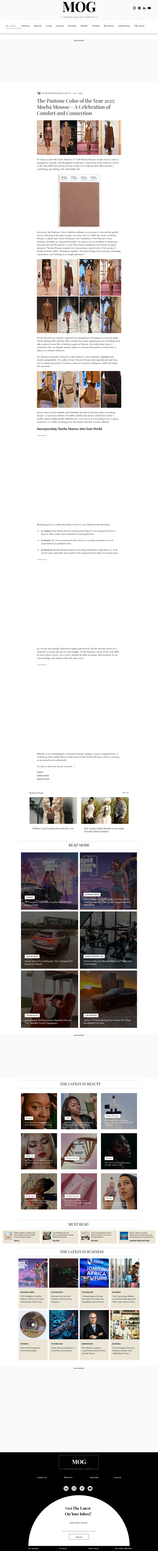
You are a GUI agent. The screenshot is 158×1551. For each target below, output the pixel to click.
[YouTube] (149, 8)
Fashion (40, 772)
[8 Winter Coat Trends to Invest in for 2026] (53, 810)
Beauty (29, 1118)
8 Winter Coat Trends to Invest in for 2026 (52, 828)
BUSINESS (116, 1292)
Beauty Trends (72, 1158)
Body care (30, 1196)
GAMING (29, 897)
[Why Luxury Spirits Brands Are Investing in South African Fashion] (105, 810)
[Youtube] (90, 1488)
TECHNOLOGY (32, 1015)
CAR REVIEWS (32, 956)
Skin (68, 1118)
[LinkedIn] (144, 8)
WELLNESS (56, 1240)
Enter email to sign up (78, 1523)
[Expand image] (47, 277)
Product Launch (72, 1196)
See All (126, 792)
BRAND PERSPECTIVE (94, 956)
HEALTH (16, 1240)
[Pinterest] (139, 8)
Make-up (29, 1156)
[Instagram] (134, 8)
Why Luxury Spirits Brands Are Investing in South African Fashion (104, 830)
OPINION (24, 1344)
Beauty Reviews (112, 1116)
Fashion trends (43, 775)
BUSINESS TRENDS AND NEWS (139, 1240)
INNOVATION (87, 1344)
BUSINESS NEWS (92, 894)
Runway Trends (43, 779)
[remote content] (79, 478)
